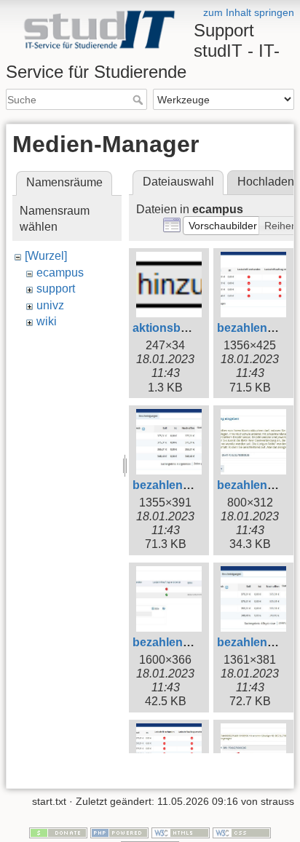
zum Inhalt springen (248, 12)
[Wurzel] (46, 256)
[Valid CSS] (242, 832)
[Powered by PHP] (119, 832)
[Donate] (58, 832)
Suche (139, 100)
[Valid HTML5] (180, 832)
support (55, 288)
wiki (46, 321)
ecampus (60, 272)
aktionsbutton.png (183, 328)
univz (50, 305)
